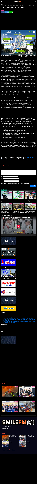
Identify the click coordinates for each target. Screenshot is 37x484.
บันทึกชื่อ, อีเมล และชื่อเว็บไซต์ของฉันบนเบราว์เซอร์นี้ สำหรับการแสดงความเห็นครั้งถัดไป (15, 183)
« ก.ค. (2, 334)
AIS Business (6, 165)
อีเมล (2, 178)
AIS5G (9, 165)
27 (5, 330)
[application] (18, 226)
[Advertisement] (18, 20)
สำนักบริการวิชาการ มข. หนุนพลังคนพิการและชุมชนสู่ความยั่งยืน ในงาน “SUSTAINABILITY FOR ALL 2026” (19, 317)
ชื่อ (2, 176)
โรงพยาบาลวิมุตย (19, 165)
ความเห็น (2, 168)
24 (2, 330)
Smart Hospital (13, 165)
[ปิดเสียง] (33, 235)
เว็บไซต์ (2, 181)
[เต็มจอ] (34, 235)
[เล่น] (2, 235)
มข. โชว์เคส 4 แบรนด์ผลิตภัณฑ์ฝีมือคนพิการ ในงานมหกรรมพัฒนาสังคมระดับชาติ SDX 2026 (17, 316)
